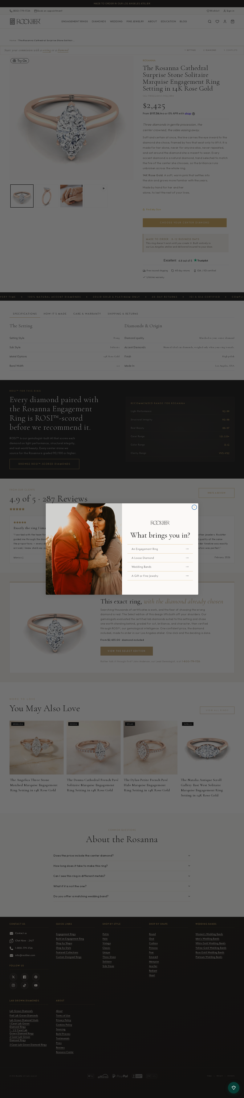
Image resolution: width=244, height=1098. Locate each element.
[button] (160, 549)
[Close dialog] (194, 507)
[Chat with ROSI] (233, 1087)
